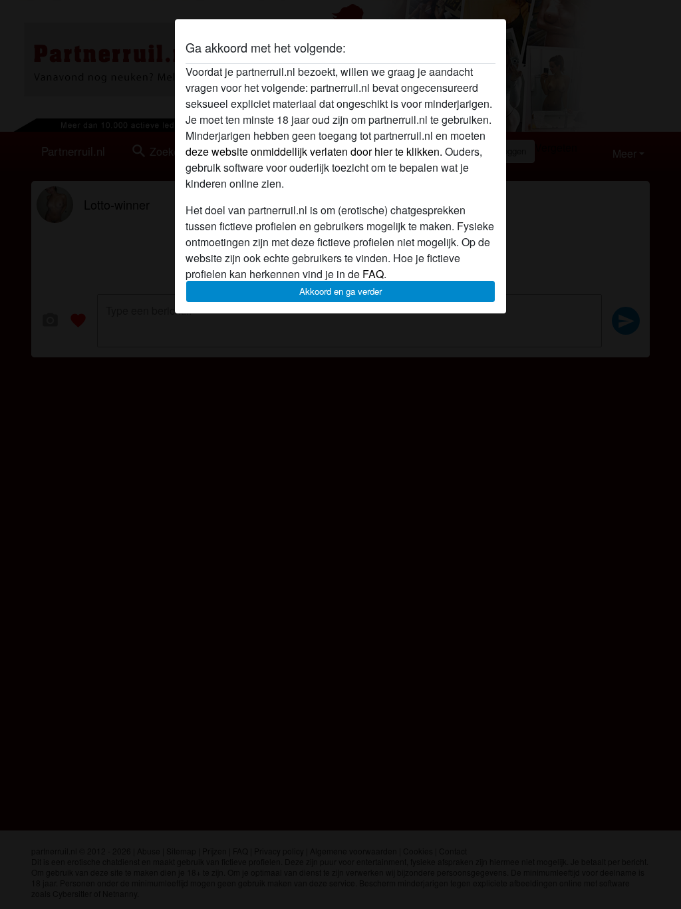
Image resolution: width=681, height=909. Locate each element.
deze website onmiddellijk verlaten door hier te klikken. (314, 151)
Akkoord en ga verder (340, 291)
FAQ (373, 273)
